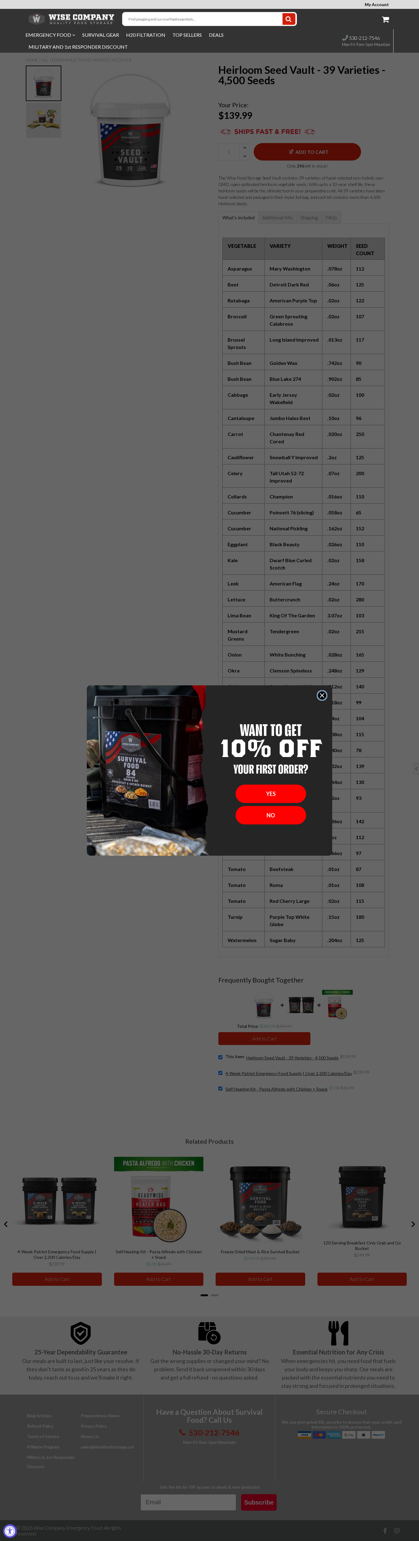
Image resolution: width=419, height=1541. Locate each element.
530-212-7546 (364, 38)
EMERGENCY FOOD (48, 35)
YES (271, 793)
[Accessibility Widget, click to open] (10, 1531)
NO (271, 815)
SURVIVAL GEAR (100, 35)
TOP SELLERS (187, 35)
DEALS (216, 35)
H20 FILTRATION (145, 35)
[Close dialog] (322, 695)
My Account (377, 4)
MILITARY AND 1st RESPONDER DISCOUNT (78, 47)
